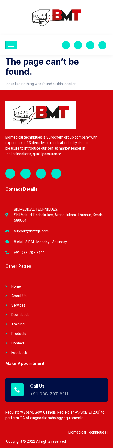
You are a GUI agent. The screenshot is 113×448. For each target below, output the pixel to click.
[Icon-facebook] (66, 45)
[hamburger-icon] (11, 45)
